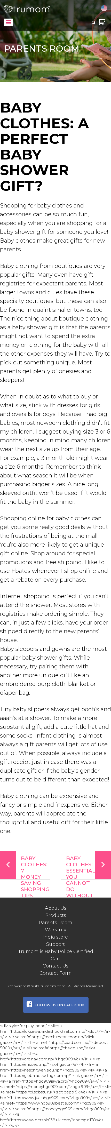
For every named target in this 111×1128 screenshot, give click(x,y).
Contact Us (55, 966)
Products (55, 915)
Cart (55, 959)
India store (55, 937)
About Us (55, 908)
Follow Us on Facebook (60, 1005)
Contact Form (55, 973)
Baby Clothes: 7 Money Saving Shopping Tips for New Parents (35, 867)
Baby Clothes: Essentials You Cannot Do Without (82, 867)
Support (55, 944)
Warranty (55, 930)
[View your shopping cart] (101, 22)
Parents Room (55, 922)
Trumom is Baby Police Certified (55, 951)
